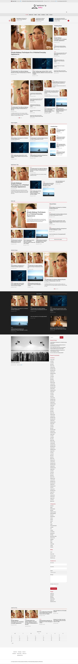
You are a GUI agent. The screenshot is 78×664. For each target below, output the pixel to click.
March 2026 (52, 365)
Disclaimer (52, 597)
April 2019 (52, 457)
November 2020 (52, 429)
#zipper (39, 14)
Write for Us (52, 600)
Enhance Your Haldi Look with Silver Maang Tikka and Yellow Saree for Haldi (60, 71)
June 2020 (52, 437)
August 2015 (52, 498)
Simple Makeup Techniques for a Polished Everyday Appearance (21, 19)
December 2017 (52, 481)
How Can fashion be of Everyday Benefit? (60, 182)
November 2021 (52, 419)
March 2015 (52, 501)
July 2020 (51, 435)
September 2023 (53, 403)
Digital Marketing (53, 513)
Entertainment (52, 516)
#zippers (35, 14)
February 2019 (52, 460)
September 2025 (53, 373)
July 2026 (51, 361)
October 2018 (52, 466)
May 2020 (51, 438)
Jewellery (51, 527)
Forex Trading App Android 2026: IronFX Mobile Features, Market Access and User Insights (41, 1)
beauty (55, 36)
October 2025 (52, 371)
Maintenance (52, 533)
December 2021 (52, 417)
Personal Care (52, 537)
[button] (68, 20)
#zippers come (31, 14)
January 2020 (52, 443)
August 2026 (52, 359)
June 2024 (52, 394)
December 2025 (52, 368)
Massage (51, 534)
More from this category (58, 239)
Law (51, 528)
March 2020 (52, 440)
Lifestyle (51, 530)
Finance (45, 107)
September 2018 (53, 467)
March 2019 (52, 458)
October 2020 (52, 431)
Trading (51, 545)
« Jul (12, 643)
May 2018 (51, 473)
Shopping (51, 539)
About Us (51, 596)
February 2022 (52, 414)
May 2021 (51, 428)
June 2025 (52, 376)
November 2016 (52, 490)
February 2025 (52, 382)
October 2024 (52, 388)
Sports (51, 540)
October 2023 (52, 402)
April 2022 (52, 411)
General (57, 107)
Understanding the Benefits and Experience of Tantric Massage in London (59, 61)
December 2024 (52, 385)
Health (51, 524)
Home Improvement (53, 525)
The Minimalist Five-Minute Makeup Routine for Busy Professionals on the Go (40, 19)
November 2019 (52, 446)
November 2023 (52, 400)
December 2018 (52, 463)
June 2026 (52, 362)
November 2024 (52, 387)
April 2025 (52, 379)
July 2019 (51, 452)
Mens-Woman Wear (53, 536)
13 (35, 637)
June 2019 (52, 454)
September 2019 (53, 449)
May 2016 (51, 493)
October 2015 (52, 496)
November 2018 (52, 464)
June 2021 (52, 426)
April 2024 (52, 396)
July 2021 (51, 425)
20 (35, 638)
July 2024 (51, 393)
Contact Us (52, 593)
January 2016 (52, 495)
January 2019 (52, 461)
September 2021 (53, 422)
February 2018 (52, 478)
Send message (53, 588)
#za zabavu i (43, 14)
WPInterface (41, 661)
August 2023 (52, 405)
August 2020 (52, 434)
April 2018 (52, 475)
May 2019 (51, 455)
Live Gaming (52, 531)
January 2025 (52, 384)
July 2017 (51, 487)
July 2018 (51, 470)
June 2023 (52, 408)
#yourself (51, 14)
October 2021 (52, 420)
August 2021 (52, 423)
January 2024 (52, 397)
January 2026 (52, 367)
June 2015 (52, 499)
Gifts (51, 522)
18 (19, 638)
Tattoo (51, 542)
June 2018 (52, 472)
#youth (47, 14)
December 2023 (52, 399)
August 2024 (52, 391)
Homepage (52, 594)
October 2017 (52, 484)
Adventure (51, 505)
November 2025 (52, 370)
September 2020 (53, 432)
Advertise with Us (15, 362)
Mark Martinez (25, 1)
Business (51, 510)
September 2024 (53, 390)
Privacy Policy (19, 653)
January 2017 (52, 489)
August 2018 (52, 469)
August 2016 (52, 492)
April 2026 (52, 364)
